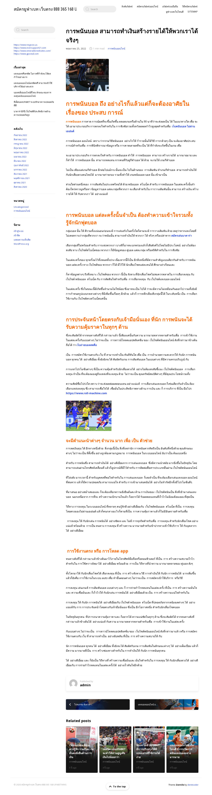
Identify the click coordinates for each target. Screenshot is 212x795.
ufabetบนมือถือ (170, 6)
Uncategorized (21, 206)
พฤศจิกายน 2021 (22, 178)
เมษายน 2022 (20, 156)
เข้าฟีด (17, 235)
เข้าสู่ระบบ (18, 231)
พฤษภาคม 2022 (21, 152)
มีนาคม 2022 (20, 160)
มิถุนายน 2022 (20, 148)
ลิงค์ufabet (127, 6)
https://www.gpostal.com (26, 53)
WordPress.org (21, 243)
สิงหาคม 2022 (20, 139)
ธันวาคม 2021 (20, 173)
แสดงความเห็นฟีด (22, 239)
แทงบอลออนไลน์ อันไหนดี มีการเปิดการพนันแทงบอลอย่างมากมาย (182, 749)
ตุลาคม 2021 (20, 182)
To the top (119, 786)
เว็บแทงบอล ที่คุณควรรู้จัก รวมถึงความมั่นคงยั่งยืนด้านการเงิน (82, 749)
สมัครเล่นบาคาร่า (181, 235)
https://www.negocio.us (25, 44)
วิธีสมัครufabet (190, 6)
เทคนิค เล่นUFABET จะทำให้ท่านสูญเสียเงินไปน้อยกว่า (115, 749)
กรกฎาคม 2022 (21, 143)
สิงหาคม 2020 (20, 186)
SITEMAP (193, 11)
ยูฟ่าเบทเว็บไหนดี (175, 11)
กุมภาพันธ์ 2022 (21, 165)
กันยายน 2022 (20, 135)
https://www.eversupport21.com (30, 47)
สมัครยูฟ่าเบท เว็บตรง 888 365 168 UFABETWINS (55, 9)
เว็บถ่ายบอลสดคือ (87, 345)
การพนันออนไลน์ (116, 48)
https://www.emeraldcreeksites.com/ (32, 50)
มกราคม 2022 (20, 169)
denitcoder (192, 784)
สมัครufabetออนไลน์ (147, 6)
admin (85, 685)
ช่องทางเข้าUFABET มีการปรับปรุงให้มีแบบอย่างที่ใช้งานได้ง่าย (149, 749)
